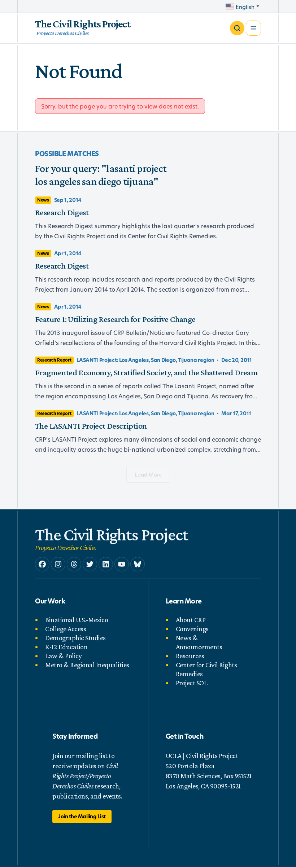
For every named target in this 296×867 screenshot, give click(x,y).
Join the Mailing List (82, 816)
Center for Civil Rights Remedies (206, 669)
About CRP (191, 620)
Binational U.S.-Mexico (76, 620)
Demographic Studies (75, 638)
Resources (190, 656)
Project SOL (192, 683)
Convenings (192, 629)
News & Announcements (199, 642)
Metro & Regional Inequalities (87, 665)
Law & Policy (63, 656)
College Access (65, 629)
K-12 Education (66, 647)
